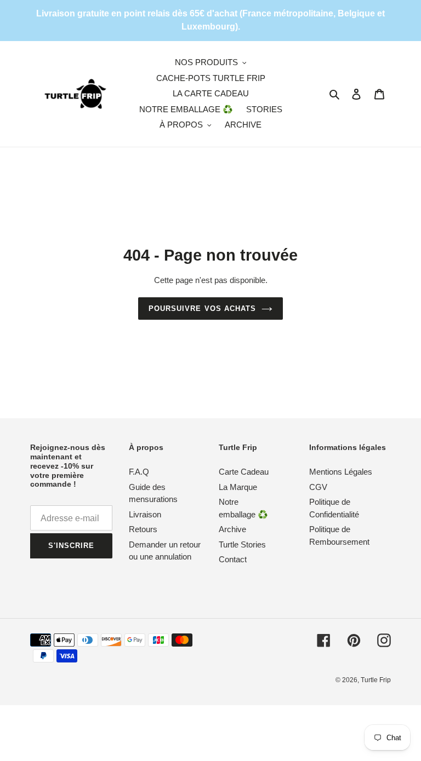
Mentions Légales (340, 471)
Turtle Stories (242, 544)
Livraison (145, 514)
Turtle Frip (376, 680)
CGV (318, 487)
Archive (232, 529)
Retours (143, 529)
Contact (233, 559)
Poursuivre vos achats (202, 308)
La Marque (238, 487)
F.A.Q (139, 471)
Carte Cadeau (244, 471)
